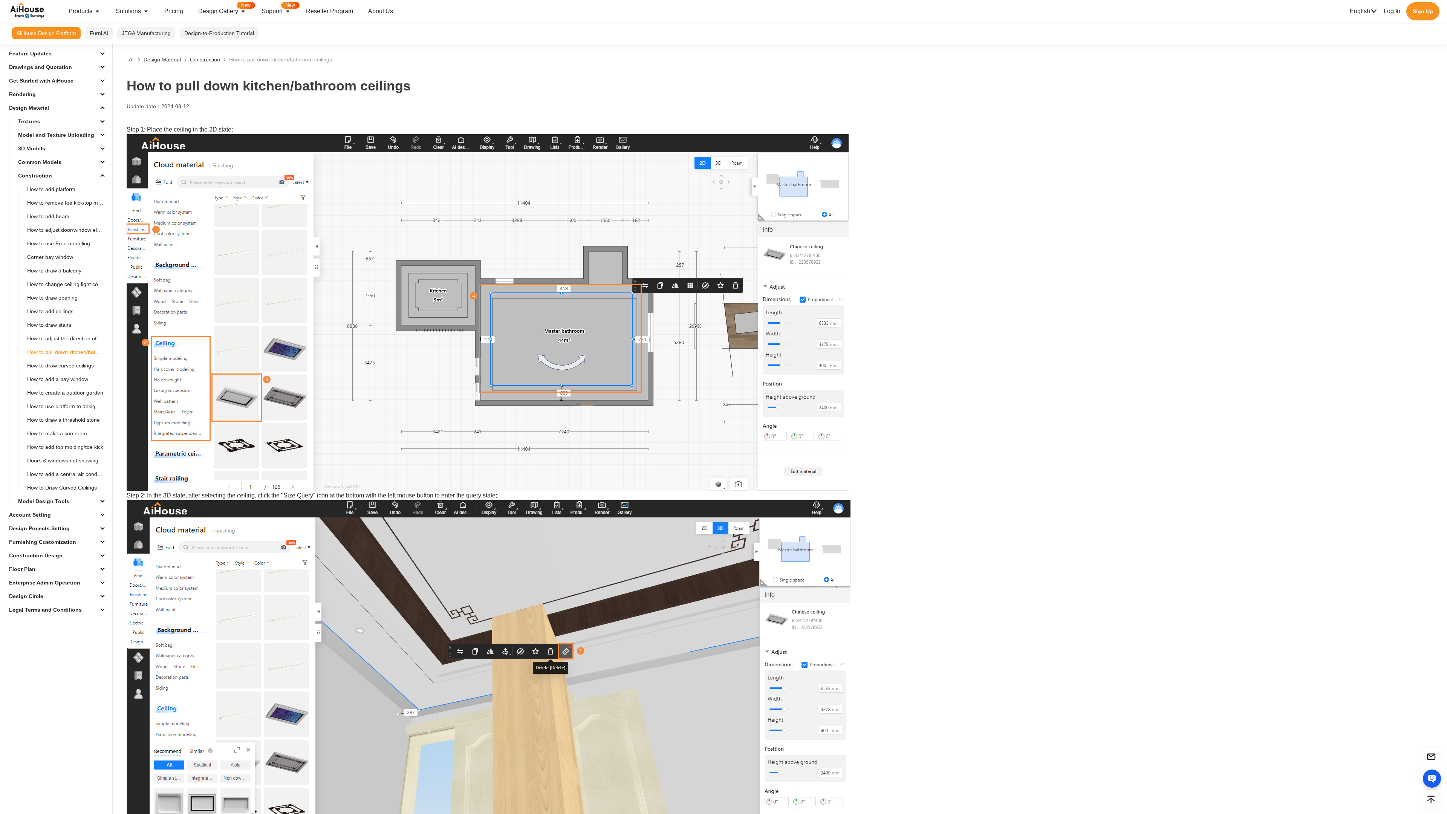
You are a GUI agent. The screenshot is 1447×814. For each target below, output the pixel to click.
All (132, 60)
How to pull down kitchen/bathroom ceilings (68, 352)
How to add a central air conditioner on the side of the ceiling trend (68, 474)
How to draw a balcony (54, 271)
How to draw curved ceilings (60, 366)
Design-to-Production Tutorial (219, 33)
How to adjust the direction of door (68, 338)
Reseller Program (329, 11)
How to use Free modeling (58, 243)
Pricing (173, 11)
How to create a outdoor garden (65, 393)
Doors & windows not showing (62, 460)
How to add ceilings (50, 311)
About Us (380, 11)
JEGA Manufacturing (146, 33)
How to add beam (48, 216)
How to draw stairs (49, 325)
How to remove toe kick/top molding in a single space (68, 203)
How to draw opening (52, 298)
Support (278, 8)
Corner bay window (50, 257)
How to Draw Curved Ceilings (62, 488)
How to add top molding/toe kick (65, 447)
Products (80, 11)
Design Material (162, 60)
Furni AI (99, 33)
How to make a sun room (57, 433)
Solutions (128, 11)
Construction (205, 60)
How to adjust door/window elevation (68, 230)
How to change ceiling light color (65, 284)
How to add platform (51, 189)
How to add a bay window (57, 379)
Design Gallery (224, 8)
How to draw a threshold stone (63, 420)
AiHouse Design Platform (46, 33)
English (1360, 11)
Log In (1392, 11)
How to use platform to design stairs (68, 406)
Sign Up (1423, 11)
